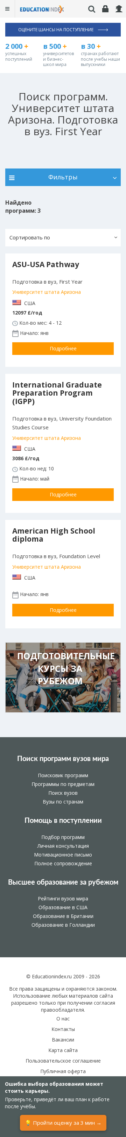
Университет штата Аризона (46, 292)
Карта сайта (63, 1050)
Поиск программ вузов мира (63, 758)
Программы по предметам (62, 784)
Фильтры (63, 177)
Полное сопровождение (63, 863)
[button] (63, 237)
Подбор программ (63, 837)
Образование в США (63, 907)
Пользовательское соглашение (63, 1060)
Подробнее (63, 348)
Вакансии (63, 1039)
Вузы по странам (63, 801)
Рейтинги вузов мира (63, 898)
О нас (63, 1018)
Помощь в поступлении (63, 820)
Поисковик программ (63, 775)
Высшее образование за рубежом (63, 882)
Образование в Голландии (63, 924)
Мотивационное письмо (63, 854)
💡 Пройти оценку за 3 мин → (63, 1122)
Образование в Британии (63, 916)
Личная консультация (63, 845)
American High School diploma (53, 535)
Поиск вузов (63, 792)
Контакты (63, 1029)
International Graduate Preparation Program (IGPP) (57, 393)
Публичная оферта (63, 1071)
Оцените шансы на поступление (56, 30)
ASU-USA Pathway (45, 264)
